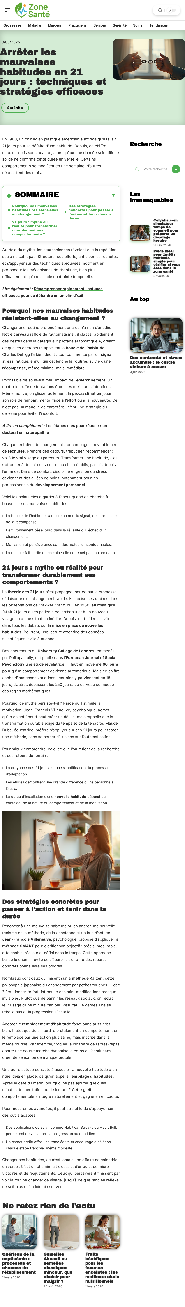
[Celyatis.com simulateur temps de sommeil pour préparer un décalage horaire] (140, 233)
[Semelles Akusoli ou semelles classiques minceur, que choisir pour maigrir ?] (61, 1232)
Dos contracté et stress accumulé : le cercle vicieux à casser (156, 362)
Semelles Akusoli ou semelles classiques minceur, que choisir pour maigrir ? (58, 1268)
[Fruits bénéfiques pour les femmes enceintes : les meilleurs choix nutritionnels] (102, 1232)
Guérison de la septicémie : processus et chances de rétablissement (19, 1263)
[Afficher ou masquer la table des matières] (87, 195)
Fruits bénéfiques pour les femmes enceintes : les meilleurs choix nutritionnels (102, 1268)
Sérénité (15, 108)
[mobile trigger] (8, 10)
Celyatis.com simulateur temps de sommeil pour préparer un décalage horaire (165, 230)
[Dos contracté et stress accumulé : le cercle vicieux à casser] (156, 335)
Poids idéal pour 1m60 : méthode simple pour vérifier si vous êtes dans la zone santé (166, 261)
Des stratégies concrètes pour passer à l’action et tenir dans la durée (91, 212)
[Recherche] (160, 10)
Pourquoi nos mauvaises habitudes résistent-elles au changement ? (35, 210)
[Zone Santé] (32, 10)
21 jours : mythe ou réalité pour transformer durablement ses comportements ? (34, 228)
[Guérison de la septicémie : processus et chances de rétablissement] (19, 1232)
